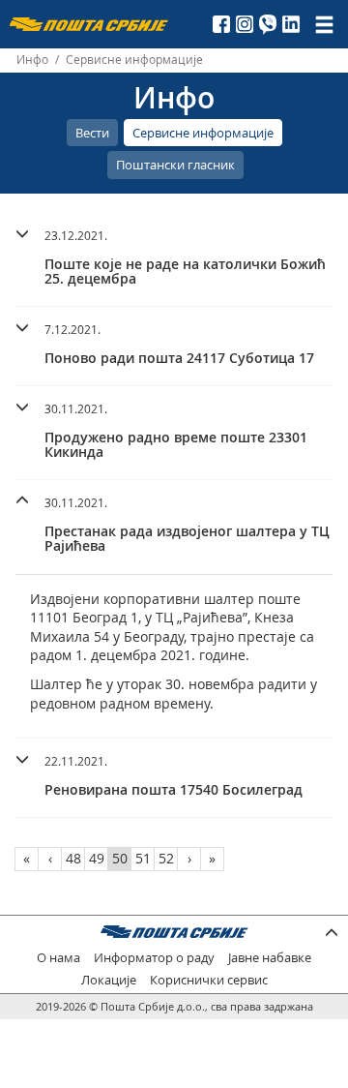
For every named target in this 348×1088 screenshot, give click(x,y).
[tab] (174, 260)
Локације (108, 980)
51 (143, 858)
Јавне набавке (269, 958)
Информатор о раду (154, 958)
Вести (92, 132)
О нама (58, 958)
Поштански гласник (175, 164)
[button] (174, 255)
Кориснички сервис (209, 980)
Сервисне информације (203, 132)
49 (96, 858)
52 (166, 858)
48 (73, 858)
